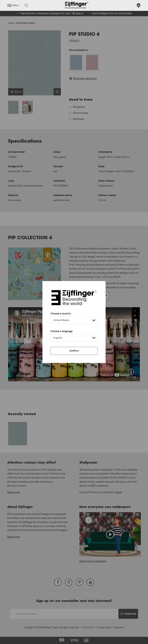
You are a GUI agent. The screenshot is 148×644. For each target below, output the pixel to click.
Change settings (12, 639)
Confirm (74, 351)
